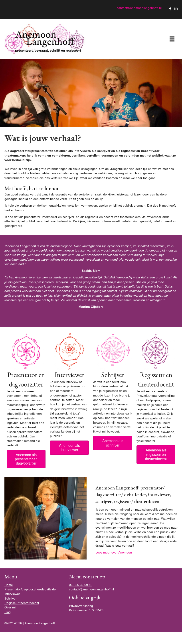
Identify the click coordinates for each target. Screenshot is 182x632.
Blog (7, 612)
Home (8, 585)
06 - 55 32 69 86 (80, 585)
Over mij (10, 607)
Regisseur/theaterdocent (21, 603)
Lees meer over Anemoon (113, 552)
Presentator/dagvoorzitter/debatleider (30, 589)
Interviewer (12, 594)
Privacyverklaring (81, 606)
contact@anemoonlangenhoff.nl (139, 8)
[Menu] (172, 38)
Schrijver (10, 598)
